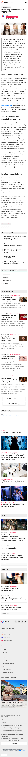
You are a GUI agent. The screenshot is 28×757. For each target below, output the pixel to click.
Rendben (4, 754)
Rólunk (4, 649)
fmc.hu (6, 15)
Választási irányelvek (8, 672)
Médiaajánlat (6, 657)
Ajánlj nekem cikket (12, 403)
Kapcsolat (5, 652)
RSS (4, 666)
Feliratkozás (14, 743)
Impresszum (5, 655)
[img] (4, 2)
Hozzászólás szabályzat (8, 663)
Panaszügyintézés (7, 669)
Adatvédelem (6, 660)
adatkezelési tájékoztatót (8, 740)
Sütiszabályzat (22, 750)
